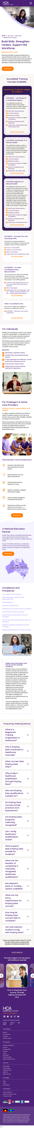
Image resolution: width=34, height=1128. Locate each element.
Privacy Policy (4, 1023)
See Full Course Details (17, 132)
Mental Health (6, 1066)
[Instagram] (7, 1016)
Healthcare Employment (8, 1045)
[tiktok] (11, 1016)
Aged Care (5, 1072)
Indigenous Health (7, 1070)
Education (5, 1047)
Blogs (4, 1081)
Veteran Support (6, 1068)
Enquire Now (7, 68)
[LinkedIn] (4, 1016)
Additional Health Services (9, 1059)
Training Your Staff (7, 1096)
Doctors (5, 1053)
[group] (17, 983)
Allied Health (6, 1055)
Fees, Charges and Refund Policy (11, 594)
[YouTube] (18, 1016)
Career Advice (6, 1085)
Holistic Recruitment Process (9, 1094)
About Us (5, 1032)
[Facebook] (14, 1016)
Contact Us (5, 1036)
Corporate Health (7, 1049)
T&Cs (19, 1022)
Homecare (5, 1051)
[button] (2, 976)
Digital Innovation (7, 1074)
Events (4, 1083)
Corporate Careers (7, 1038)
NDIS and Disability (7, 1057)
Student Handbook (7, 602)
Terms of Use (12, 1023)
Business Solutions (7, 1092)
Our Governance (6, 1034)
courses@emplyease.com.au (14, 708)
